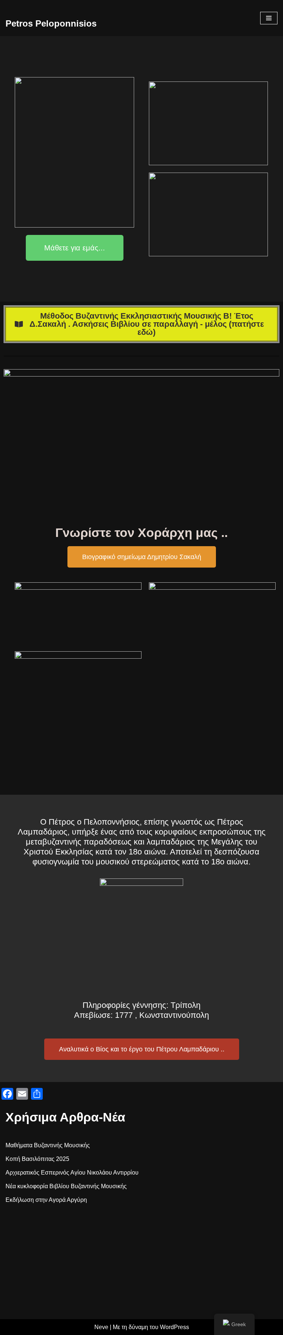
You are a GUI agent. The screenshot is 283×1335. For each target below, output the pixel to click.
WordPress (174, 1327)
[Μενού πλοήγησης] (268, 18)
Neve (101, 1327)
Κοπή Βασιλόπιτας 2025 (37, 1159)
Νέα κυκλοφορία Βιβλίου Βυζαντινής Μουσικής (66, 1186)
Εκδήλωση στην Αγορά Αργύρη (46, 1200)
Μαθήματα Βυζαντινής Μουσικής (48, 1145)
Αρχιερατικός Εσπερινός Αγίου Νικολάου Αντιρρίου (72, 1172)
